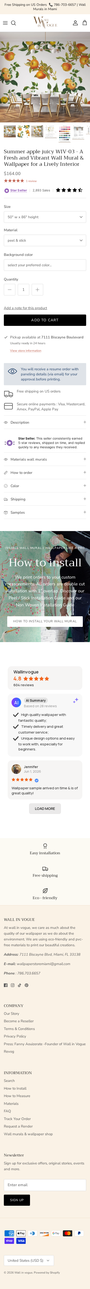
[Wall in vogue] (45, 23)
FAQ (7, 1111)
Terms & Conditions (19, 1028)
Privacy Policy (15, 1036)
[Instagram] (12, 985)
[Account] (74, 23)
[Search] (16, 23)
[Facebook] (5, 985)
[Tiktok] (19, 985)
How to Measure (17, 1095)
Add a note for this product (25, 308)
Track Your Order (17, 1118)
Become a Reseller (19, 1021)
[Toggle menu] (5, 23)
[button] (45, 808)
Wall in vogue (23, 1273)
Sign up (17, 1200)
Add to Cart (45, 320)
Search (9, 1080)
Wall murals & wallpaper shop (28, 1134)
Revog (9, 1051)
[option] (45, 77)
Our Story (11, 1013)
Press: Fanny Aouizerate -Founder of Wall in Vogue (45, 1044)
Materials (11, 1103)
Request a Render (18, 1126)
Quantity (11, 279)
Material (11, 230)
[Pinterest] (26, 985)
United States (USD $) (25, 1260)
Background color (18, 254)
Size (7, 206)
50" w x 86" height (23, 217)
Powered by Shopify (47, 1273)
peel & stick (17, 240)
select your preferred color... (30, 265)
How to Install (15, 1088)
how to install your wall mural (45, 621)
